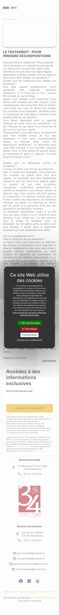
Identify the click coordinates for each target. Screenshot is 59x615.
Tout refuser (30, 329)
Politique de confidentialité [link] (29, 340)
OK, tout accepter (30, 323)
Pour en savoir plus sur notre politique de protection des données (29, 313)
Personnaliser (29, 335)
